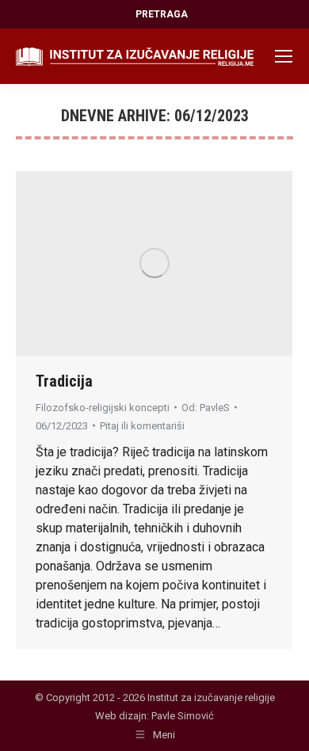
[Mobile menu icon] (283, 56)
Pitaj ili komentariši (142, 426)
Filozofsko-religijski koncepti (103, 408)
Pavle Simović (182, 716)
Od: (205, 408)
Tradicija (64, 381)
